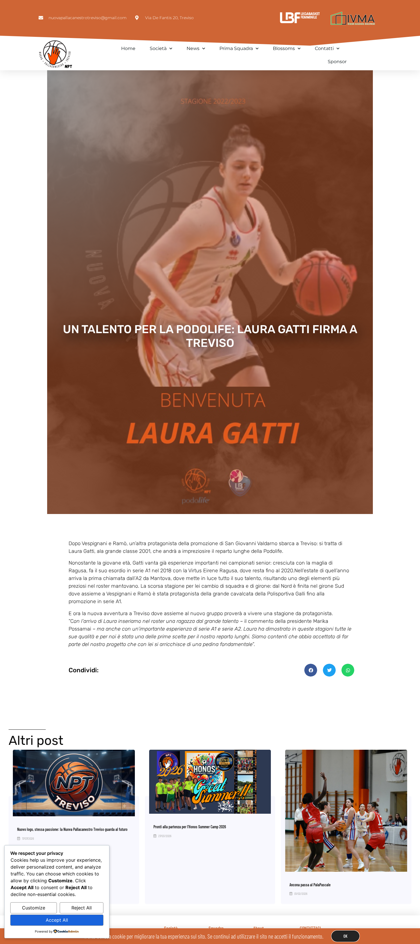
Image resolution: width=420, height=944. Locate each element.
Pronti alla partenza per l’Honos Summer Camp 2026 (189, 826)
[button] (310, 670)
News (193, 48)
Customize (33, 908)
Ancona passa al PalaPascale (310, 884)
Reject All (81, 908)
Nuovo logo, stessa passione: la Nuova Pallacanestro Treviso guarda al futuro (72, 829)
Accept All (57, 920)
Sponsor (337, 61)
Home (128, 48)
